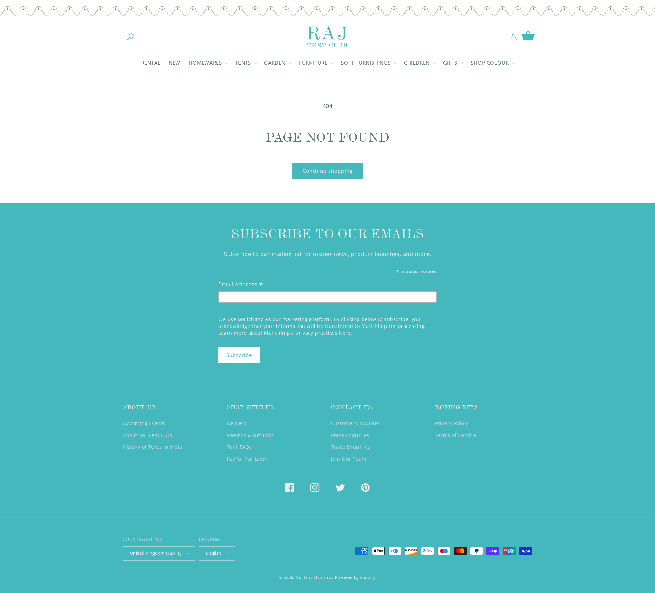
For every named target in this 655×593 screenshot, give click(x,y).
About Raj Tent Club (147, 435)
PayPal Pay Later (247, 459)
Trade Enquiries (350, 447)
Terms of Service (455, 435)
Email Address (241, 284)
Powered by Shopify (355, 577)
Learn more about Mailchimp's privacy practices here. (285, 333)
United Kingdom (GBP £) (156, 553)
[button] (130, 36)
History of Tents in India (153, 447)
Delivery (237, 423)
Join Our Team (348, 459)
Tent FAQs (239, 447)
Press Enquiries (350, 435)
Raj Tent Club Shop (315, 577)
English (213, 553)
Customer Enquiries (355, 423)
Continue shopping (328, 170)
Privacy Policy (451, 423)
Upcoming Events (144, 423)
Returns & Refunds (250, 435)
